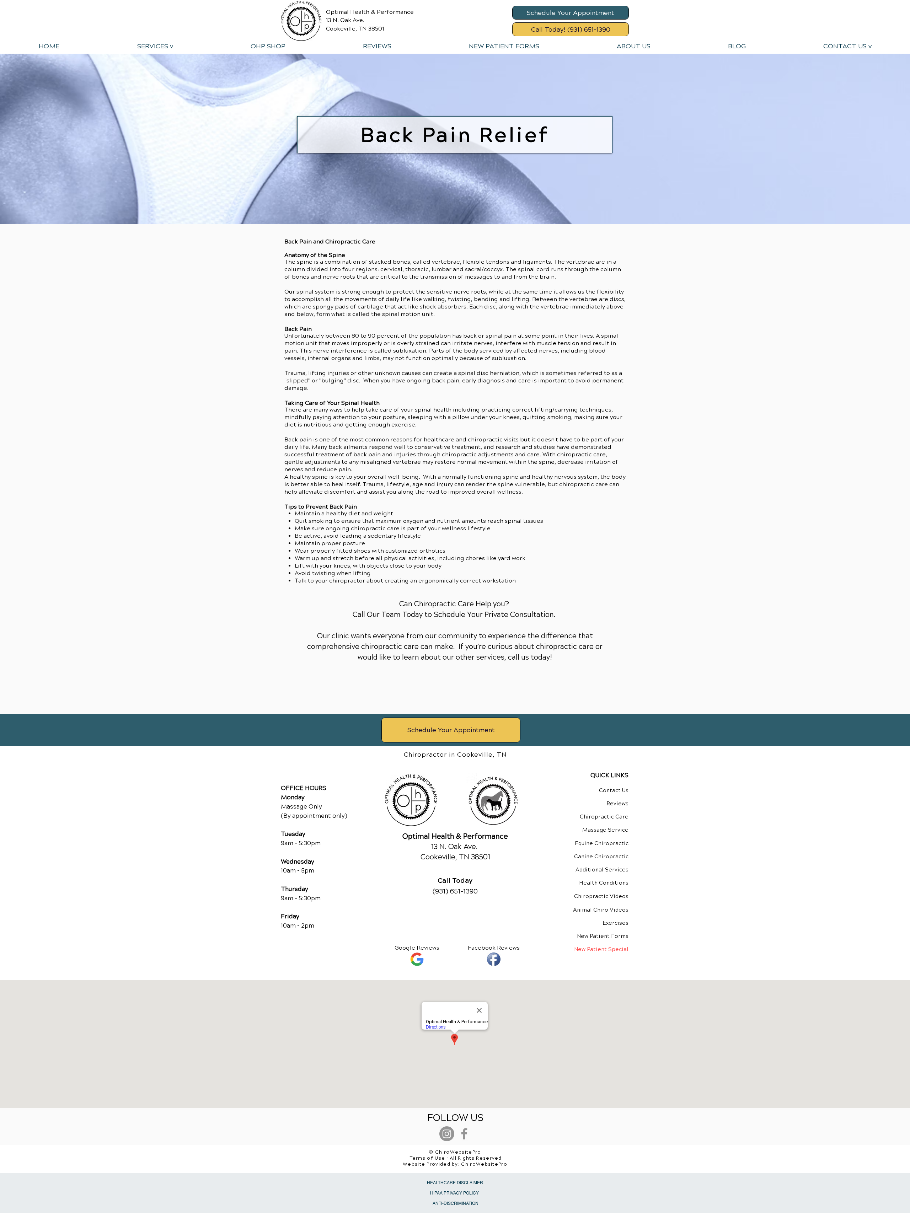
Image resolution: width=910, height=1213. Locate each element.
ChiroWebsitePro (484, 1164)
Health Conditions (603, 883)
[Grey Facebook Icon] (464, 1133)
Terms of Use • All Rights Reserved (456, 1158)
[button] (155, 46)
